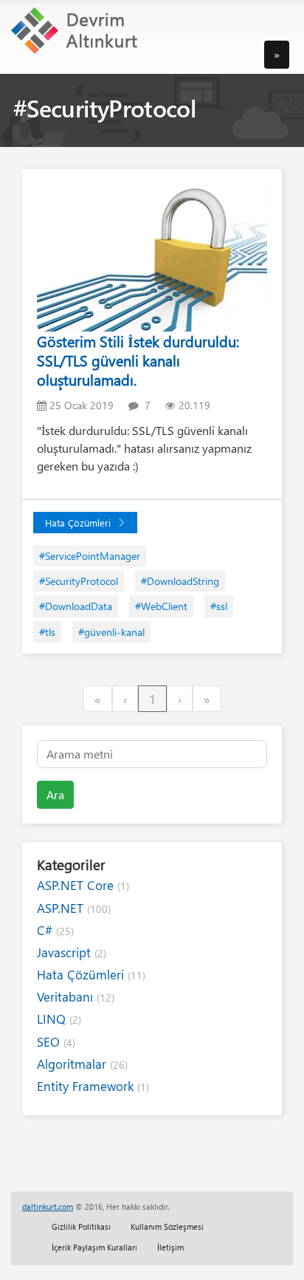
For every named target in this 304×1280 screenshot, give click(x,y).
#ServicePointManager (89, 556)
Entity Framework (93, 1086)
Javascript (71, 952)
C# (55, 930)
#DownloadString (180, 581)
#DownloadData (75, 606)
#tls (47, 632)
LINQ (59, 1019)
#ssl (218, 606)
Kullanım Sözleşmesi (167, 1226)
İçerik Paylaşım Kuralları (94, 1247)
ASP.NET (74, 908)
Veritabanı (75, 996)
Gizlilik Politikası (81, 1226)
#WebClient (161, 606)
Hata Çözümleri (78, 522)
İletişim (170, 1247)
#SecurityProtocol (78, 581)
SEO (56, 1042)
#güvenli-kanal (111, 632)
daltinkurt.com (47, 1206)
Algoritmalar (82, 1064)
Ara (55, 794)
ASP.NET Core (83, 885)
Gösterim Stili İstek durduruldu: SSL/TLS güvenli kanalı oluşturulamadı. (138, 360)
